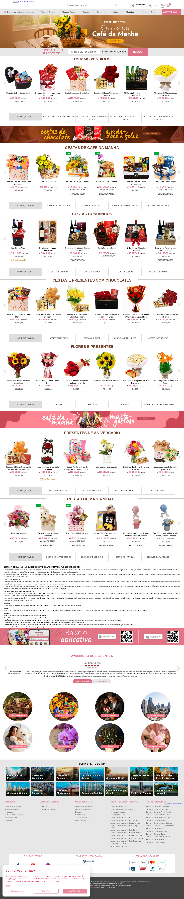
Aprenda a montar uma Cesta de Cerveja (124, 830)
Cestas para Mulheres (125, 338)
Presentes (101, 12)
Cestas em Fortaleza (37, 791)
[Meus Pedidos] (162, 6)
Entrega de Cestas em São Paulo (157, 809)
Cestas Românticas (58, 338)
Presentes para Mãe (158, 272)
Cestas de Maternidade (92, 499)
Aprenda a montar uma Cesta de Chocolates (126, 841)
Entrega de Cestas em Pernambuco (158, 837)
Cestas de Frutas (92, 206)
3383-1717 (141, 6)
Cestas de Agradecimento (125, 206)
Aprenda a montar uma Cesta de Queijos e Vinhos (125, 826)
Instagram (48, 865)
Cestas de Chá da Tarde (58, 206)
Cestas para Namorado (158, 557)
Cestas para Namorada (158, 206)
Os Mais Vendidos (92, 59)
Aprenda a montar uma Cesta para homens (125, 823)
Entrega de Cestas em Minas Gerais (158, 815)
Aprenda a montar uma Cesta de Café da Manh (127, 838)
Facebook (18, 865)
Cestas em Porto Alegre (140, 776)
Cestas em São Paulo (15, 776)
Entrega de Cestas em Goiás (155, 842)
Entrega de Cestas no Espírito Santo (158, 817)
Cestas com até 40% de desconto (122, 809)
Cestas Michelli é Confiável (14, 815)
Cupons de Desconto (118, 812)
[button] (90, 46)
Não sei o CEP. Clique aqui (114, 52)
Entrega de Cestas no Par (155, 828)
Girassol (125, 404)
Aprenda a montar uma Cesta (121, 817)
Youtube (33, 865)
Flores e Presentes (92, 346)
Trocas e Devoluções (82, 817)
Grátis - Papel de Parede (119, 846)
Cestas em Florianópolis (64, 791)
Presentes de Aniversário (92, 433)
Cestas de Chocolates (125, 491)
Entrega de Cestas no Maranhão (157, 831)
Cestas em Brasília (141, 793)
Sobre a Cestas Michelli (13, 806)
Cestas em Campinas (37, 776)
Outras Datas (44, 806)
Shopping (130, 12)
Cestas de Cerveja (59, 272)
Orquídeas (92, 404)
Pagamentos (9, 820)
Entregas (78, 812)
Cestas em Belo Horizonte (164, 791)
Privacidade (9, 812)
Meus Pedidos (80, 815)
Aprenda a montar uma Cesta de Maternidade (126, 835)
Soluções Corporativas (12, 809)
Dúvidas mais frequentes (83, 806)
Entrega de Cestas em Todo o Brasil (158, 806)
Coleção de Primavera (47, 809)
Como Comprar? (81, 820)
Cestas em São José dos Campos (165, 776)
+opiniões (102, 681)
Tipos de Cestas (47, 12)
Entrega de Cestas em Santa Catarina (159, 823)
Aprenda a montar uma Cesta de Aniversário (126, 833)
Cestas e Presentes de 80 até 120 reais (92, 118)
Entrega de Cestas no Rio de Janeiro (158, 812)
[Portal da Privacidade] (89, 862)
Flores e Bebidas (125, 272)
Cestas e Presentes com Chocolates (92, 280)
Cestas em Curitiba (91, 793)
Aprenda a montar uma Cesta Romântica (124, 820)
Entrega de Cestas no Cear (155, 834)
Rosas (59, 404)
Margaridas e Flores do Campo (158, 404)
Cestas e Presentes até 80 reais (58, 117)
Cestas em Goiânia (17, 793)
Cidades (86, 12)
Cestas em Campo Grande (116, 791)
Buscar (138, 51)
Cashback (151, 6)
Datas (115, 12)
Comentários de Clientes (119, 844)
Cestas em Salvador (62, 776)
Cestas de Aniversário (92, 557)
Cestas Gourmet (92, 272)
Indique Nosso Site (11, 817)
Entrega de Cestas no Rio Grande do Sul (160, 826)
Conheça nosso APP (118, 815)
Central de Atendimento (83, 809)
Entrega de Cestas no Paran (156, 820)
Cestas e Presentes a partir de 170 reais (158, 118)
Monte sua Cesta (148, 12)
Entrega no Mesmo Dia (118, 806)
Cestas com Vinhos (92, 214)
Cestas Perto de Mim (92, 764)
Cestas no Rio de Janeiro (90, 776)
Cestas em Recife (115, 778)
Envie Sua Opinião (82, 681)
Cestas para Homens (158, 338)
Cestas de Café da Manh (92, 148)
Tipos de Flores (68, 12)
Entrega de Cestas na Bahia (155, 839)
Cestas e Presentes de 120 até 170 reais (125, 118)
